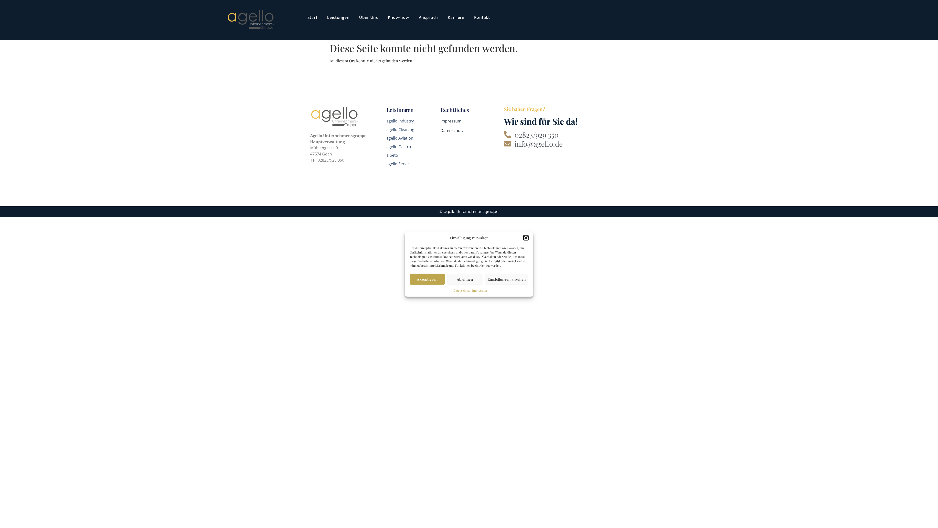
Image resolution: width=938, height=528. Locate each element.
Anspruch (428, 17)
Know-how (398, 17)
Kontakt (482, 17)
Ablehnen (465, 279)
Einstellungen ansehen (507, 279)
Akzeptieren (427, 279)
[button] (525, 237)
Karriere (456, 17)
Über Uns (368, 17)
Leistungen (338, 17)
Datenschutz (461, 290)
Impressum (479, 290)
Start (313, 17)
